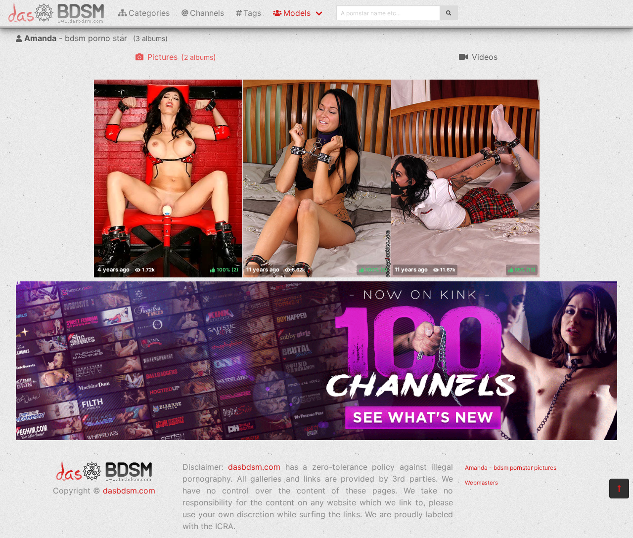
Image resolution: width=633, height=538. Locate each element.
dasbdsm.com (129, 490)
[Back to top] (619, 488)
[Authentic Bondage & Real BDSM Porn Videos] (316, 437)
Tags (252, 13)
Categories (149, 13)
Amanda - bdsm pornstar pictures (510, 467)
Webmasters (481, 482)
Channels (207, 13)
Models (297, 13)
